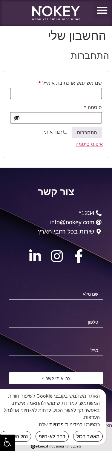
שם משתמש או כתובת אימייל (65, 82)
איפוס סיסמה (89, 144)
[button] (102, 9)
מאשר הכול (87, 436)
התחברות (87, 132)
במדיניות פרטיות (66, 424)
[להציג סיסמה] (16, 118)
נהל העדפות (15, 436)
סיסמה (87, 106)
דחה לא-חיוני (52, 436)
